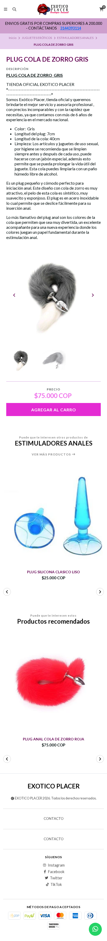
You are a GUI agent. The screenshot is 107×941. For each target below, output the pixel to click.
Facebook (56, 872)
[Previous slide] (14, 295)
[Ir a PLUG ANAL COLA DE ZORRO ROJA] (53, 683)
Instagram (56, 865)
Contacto (54, 819)
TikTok (56, 884)
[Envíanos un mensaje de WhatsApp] (95, 929)
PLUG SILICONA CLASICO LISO (53, 572)
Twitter (56, 878)
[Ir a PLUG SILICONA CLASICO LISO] (53, 516)
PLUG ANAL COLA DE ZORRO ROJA (53, 739)
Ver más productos (52, 454)
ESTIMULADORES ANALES (75, 37)
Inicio (12, 37)
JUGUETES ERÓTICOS (37, 37)
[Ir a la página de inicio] (53, 9)
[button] (7, 592)
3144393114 (70, 28)
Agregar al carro (53, 409)
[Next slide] (93, 295)
